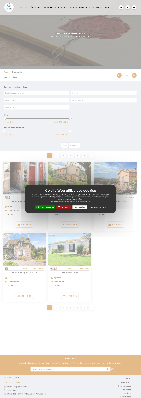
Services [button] (73, 7)
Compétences (49, 7)
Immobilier (62, 7)
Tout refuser (64, 207)
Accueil (23, 7)
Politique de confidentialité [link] (97, 207)
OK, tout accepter (46, 207)
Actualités (97, 7)
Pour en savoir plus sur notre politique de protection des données (70, 201)
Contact (107, 7)
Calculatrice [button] (84, 7)
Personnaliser (80, 207)
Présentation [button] (35, 7)
